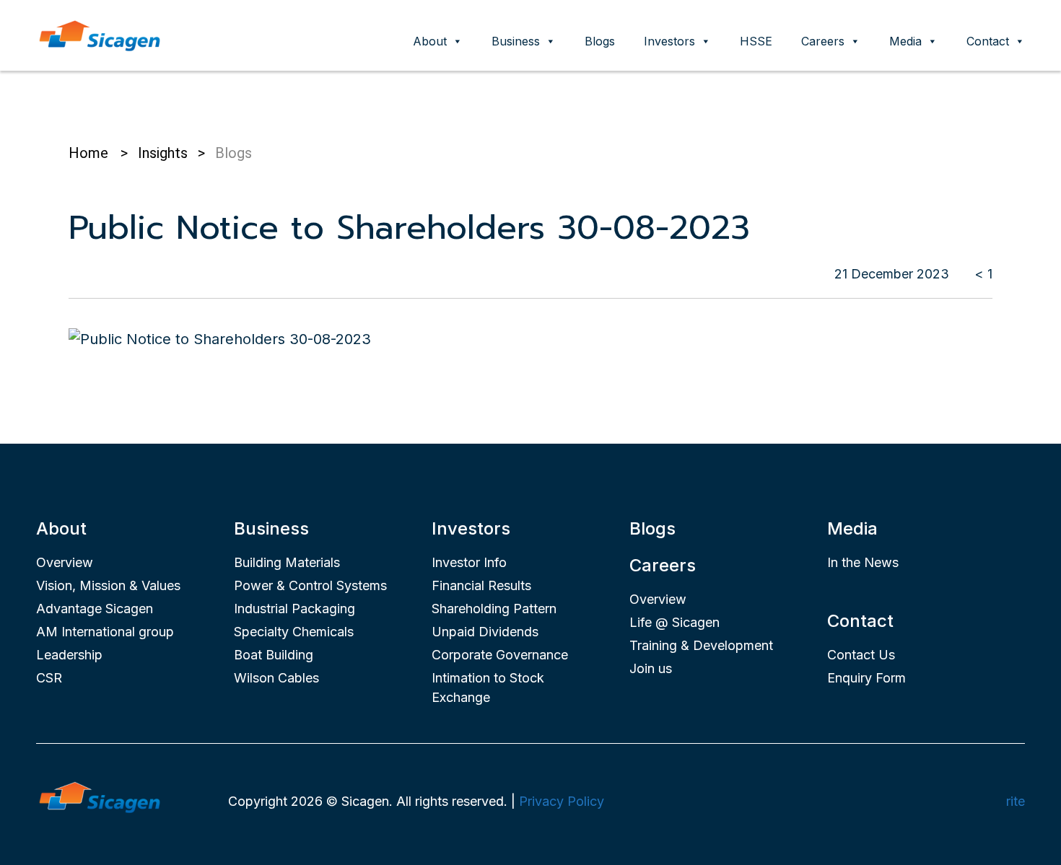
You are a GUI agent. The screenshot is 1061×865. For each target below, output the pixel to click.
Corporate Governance (500, 654)
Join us (650, 668)
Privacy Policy (561, 801)
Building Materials (287, 562)
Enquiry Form (866, 677)
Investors (669, 41)
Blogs (600, 41)
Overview (64, 562)
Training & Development (701, 645)
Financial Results (481, 585)
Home (88, 153)
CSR (49, 677)
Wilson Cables (276, 677)
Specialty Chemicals (294, 631)
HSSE (756, 41)
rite (1015, 801)
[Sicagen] (99, 34)
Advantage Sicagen (94, 608)
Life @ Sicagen (674, 622)
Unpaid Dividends (485, 631)
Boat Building (273, 654)
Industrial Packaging (294, 608)
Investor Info (469, 562)
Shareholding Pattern (494, 608)
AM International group (105, 631)
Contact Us (861, 654)
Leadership (69, 654)
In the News (863, 562)
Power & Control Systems (310, 585)
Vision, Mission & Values (108, 585)
